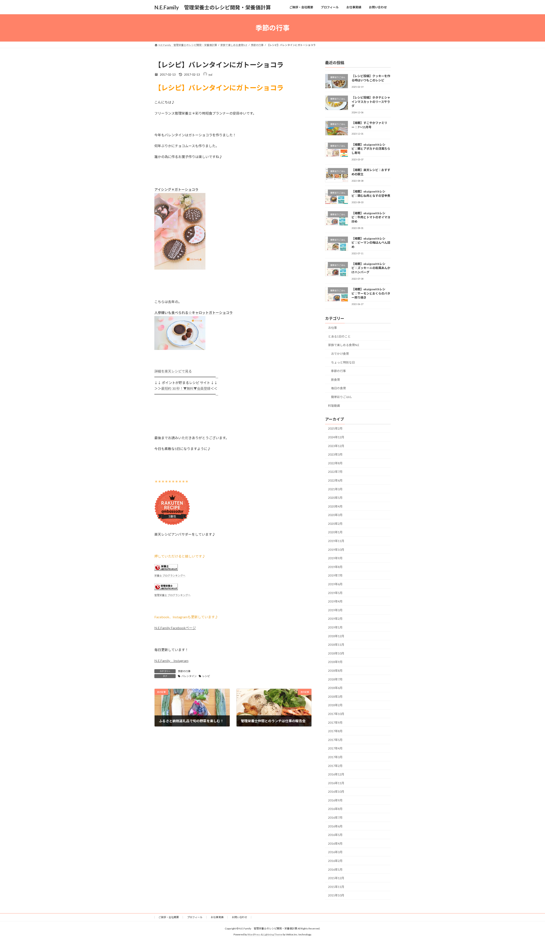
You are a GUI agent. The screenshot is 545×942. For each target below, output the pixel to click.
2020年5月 (335, 497)
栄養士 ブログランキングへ (169, 575)
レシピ (206, 676)
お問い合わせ (239, 917)
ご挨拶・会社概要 (168, 917)
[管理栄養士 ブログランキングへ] (166, 589)
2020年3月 (335, 515)
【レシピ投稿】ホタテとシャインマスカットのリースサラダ (370, 102)
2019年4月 (335, 601)
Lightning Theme (273, 934)
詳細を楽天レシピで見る (173, 371)
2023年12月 (336, 446)
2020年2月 (335, 523)
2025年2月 (335, 428)
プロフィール (194, 917)
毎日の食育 (338, 388)
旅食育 (335, 379)
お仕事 (332, 327)
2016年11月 (336, 783)
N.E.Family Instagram (171, 661)
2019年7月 (335, 575)
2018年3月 (335, 696)
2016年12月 (336, 774)
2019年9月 (335, 558)
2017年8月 (335, 731)
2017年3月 (335, 757)
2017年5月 (335, 740)
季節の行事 (184, 671)
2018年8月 (335, 670)
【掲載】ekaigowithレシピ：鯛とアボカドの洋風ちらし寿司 (370, 149)
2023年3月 (335, 454)
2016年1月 (335, 869)
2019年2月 (335, 619)
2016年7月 (335, 817)
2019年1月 (335, 627)
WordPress (254, 934)
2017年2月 (335, 766)
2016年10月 (336, 791)
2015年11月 (336, 887)
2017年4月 (335, 748)
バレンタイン (189, 676)
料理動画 (334, 405)
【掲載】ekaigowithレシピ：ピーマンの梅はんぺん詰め (370, 243)
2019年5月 (335, 593)
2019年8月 (335, 567)
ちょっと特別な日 (343, 362)
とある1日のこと (339, 336)
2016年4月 (335, 843)
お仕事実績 (217, 917)
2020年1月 (335, 532)
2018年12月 (336, 636)
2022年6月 (335, 480)
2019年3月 (335, 610)
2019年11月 (336, 541)
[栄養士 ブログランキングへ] (166, 569)
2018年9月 (335, 662)
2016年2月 (335, 861)
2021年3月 (335, 489)
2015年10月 (336, 895)
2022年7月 (335, 472)
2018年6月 (335, 688)
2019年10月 (336, 549)
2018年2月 (335, 705)
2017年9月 (335, 722)
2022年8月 (335, 463)
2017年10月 (336, 714)
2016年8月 (335, 809)
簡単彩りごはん (341, 397)
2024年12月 (336, 437)
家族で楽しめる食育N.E (343, 345)
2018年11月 (336, 644)
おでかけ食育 (340, 353)
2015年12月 (336, 878)
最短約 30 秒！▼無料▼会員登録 (186, 388)
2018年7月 (335, 679)
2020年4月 (335, 506)
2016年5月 (335, 835)
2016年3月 (335, 852)
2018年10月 (336, 653)
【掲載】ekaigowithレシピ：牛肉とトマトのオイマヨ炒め (370, 217)
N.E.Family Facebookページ (175, 628)
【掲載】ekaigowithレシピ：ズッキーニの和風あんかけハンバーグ (370, 268)
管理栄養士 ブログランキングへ (172, 595)
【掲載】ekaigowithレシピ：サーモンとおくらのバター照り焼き (370, 293)
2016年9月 (335, 800)
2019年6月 (335, 584)
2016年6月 (335, 826)
